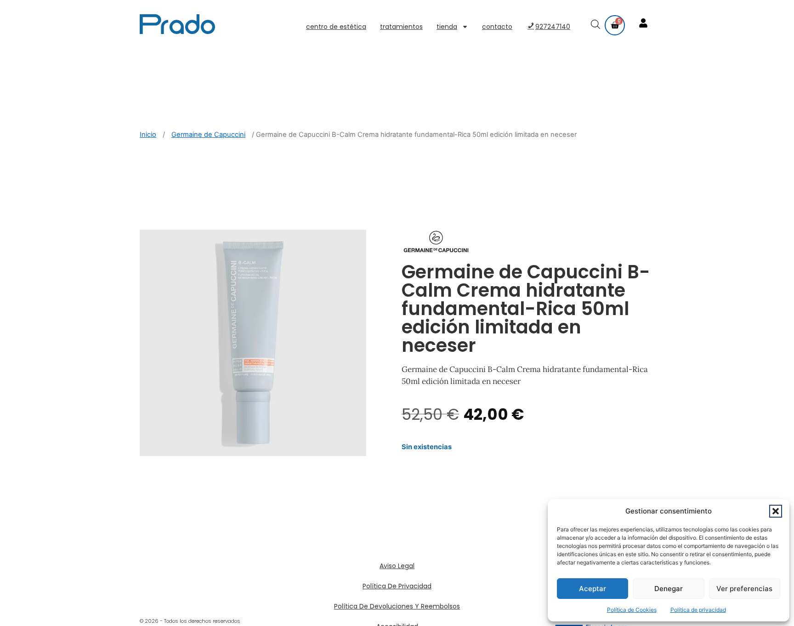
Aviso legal (397, 565)
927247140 (552, 26)
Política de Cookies (632, 609)
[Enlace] (644, 24)
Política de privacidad (698, 609)
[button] (775, 511)
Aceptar (592, 588)
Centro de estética (336, 26)
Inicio (148, 134)
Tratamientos (401, 26)
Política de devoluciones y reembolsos (397, 606)
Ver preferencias (744, 588)
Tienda (447, 26)
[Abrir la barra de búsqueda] (596, 25)
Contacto (497, 26)
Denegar (668, 588)
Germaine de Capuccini (208, 134)
